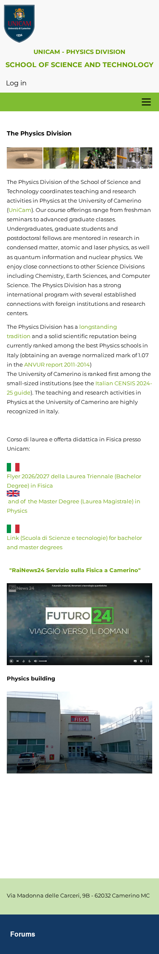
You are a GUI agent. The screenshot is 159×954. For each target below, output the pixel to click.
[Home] (79, 23)
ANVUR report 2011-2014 (56, 364)
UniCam (19, 209)
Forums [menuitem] (22, 934)
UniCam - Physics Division (79, 52)
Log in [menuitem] (16, 83)
